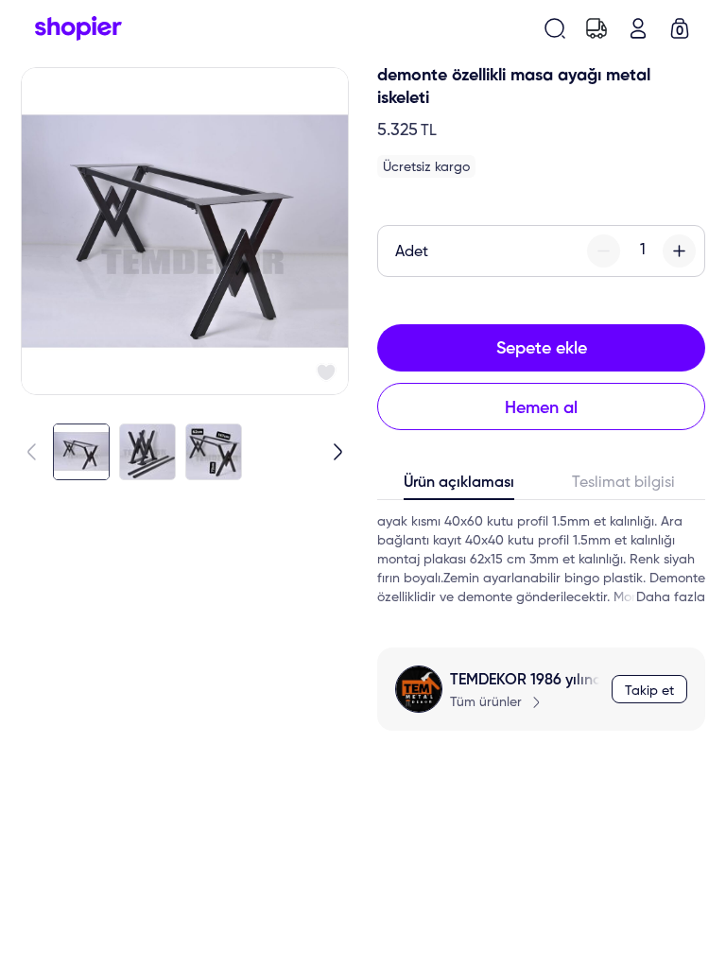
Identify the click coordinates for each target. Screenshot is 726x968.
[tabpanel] (541, 559)
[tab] (459, 487)
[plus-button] (679, 251)
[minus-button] (603, 251)
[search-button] (555, 28)
